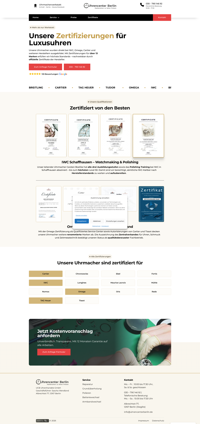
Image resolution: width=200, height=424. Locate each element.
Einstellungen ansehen (115, 221)
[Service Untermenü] (58, 17)
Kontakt (162, 17)
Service (53, 17)
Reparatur (87, 384)
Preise (74, 17)
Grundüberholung (92, 388)
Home (36, 17)
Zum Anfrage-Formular (45, 67)
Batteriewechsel (90, 397)
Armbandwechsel (91, 401)
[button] (48, 74)
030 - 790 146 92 (77, 67)
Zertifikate (93, 17)
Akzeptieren (81, 221)
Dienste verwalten (81, 215)
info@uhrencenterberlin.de (138, 412)
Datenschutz (96, 226)
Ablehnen (97, 221)
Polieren (86, 393)
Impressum (105, 226)
